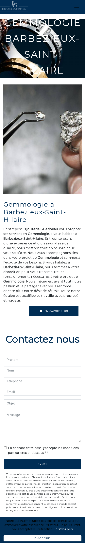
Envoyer (42, 463)
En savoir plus (55, 311)
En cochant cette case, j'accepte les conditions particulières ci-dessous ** (43, 450)
